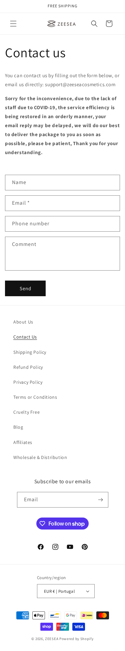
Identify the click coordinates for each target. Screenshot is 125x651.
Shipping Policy (29, 352)
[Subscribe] (100, 500)
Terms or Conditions (35, 397)
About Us (23, 322)
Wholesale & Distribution (40, 457)
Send (25, 288)
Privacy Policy (27, 382)
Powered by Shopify (76, 638)
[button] (13, 23)
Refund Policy (28, 367)
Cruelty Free (26, 412)
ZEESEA (51, 638)
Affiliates (22, 442)
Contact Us (25, 337)
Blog (18, 427)
